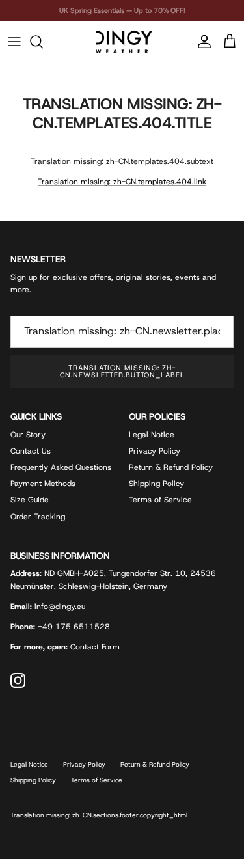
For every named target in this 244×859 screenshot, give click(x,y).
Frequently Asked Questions (60, 467)
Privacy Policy (154, 451)
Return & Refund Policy (171, 467)
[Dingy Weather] (122, 41)
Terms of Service (160, 500)
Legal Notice (151, 435)
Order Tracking (37, 516)
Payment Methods (42, 483)
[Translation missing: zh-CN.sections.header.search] (43, 41)
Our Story (28, 435)
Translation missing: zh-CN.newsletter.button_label (122, 371)
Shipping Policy (156, 483)
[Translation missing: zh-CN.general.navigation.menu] (14, 41)
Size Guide (29, 500)
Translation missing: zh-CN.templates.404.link (122, 181)
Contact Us (30, 451)
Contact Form (95, 647)
